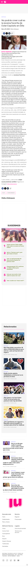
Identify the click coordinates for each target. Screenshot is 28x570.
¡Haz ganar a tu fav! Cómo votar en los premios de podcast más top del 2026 (13, 399)
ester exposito (11, 192)
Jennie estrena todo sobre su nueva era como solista (15, 246)
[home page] (5, 2)
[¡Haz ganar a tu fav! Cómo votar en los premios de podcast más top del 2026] (14, 388)
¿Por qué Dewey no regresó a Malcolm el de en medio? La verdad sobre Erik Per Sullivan (14, 423)
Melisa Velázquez (15, 29)
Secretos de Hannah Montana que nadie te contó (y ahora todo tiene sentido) (13, 487)
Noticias (3, 16)
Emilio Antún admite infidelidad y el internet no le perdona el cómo (13, 375)
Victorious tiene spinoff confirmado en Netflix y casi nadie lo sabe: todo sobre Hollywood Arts (13, 461)
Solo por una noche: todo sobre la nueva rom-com (14, 274)
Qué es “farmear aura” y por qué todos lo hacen (14, 253)
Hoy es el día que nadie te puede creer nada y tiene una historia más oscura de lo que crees (13, 447)
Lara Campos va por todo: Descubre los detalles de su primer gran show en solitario (14, 475)
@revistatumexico (12, 184)
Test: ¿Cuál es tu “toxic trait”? (15, 280)
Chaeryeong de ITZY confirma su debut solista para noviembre (15, 268)
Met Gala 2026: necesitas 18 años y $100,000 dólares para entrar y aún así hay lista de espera (14, 350)
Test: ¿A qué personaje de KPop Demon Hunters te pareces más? (14, 260)
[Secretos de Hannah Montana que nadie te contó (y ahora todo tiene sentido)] (6, 485)
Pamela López (14, 354)
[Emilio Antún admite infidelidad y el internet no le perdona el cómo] (14, 364)
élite (3, 192)
